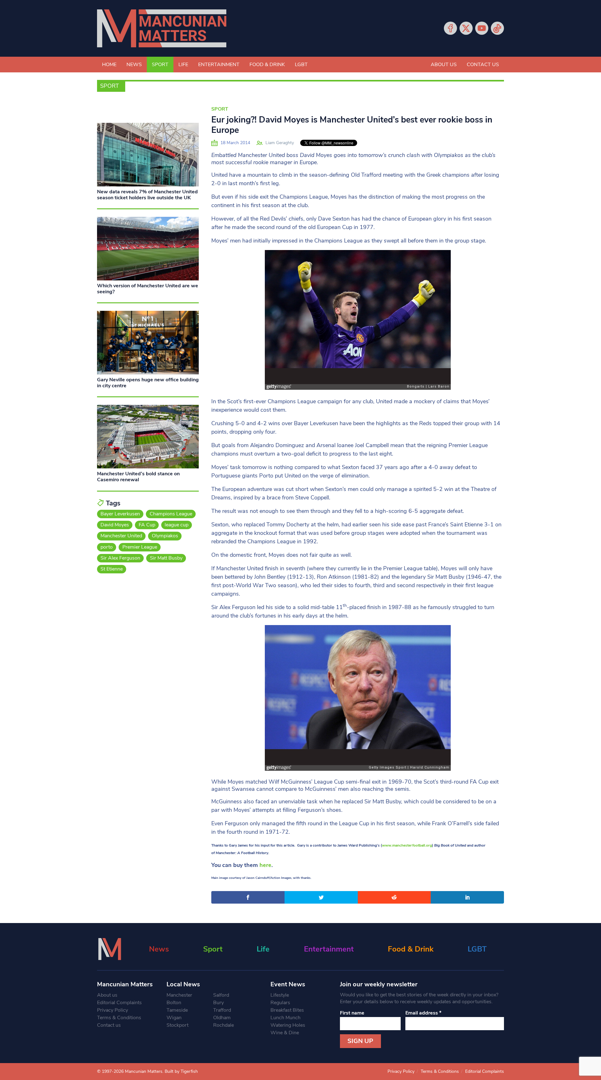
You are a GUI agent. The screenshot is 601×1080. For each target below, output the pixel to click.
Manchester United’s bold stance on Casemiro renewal (138, 476)
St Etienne (111, 569)
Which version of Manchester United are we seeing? (147, 288)
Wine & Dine (284, 1032)
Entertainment (218, 64)
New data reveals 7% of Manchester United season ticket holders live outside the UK (147, 194)
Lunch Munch (285, 1017)
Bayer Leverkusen (120, 513)
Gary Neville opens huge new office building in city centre (148, 382)
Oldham (222, 1017)
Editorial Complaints (119, 1002)
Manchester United (121, 535)
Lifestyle (279, 995)
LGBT (301, 64)
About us (444, 64)
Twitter (466, 28)
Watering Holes (287, 1025)
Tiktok (497, 28)
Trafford (222, 1010)
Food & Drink (267, 64)
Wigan (174, 1017)
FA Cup (147, 524)
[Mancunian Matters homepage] (161, 28)
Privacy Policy (112, 1010)
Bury (218, 1002)
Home (109, 64)
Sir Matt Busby (166, 558)
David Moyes (114, 524)
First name (352, 1012)
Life (183, 64)
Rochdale (223, 1025)
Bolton (174, 1002)
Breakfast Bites (287, 1010)
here (265, 865)
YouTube (481, 28)
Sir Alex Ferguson (120, 558)
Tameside (177, 1010)
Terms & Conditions (119, 1017)
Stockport (177, 1025)
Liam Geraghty (279, 143)
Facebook (450, 28)
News (134, 64)
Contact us (483, 64)
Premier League (139, 547)
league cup (176, 524)
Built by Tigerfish (181, 1071)
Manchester (179, 995)
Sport (160, 64)
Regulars (280, 1002)
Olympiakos (165, 535)
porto (106, 547)
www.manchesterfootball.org (407, 845)
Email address (423, 1012)
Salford (221, 995)
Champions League (171, 513)
